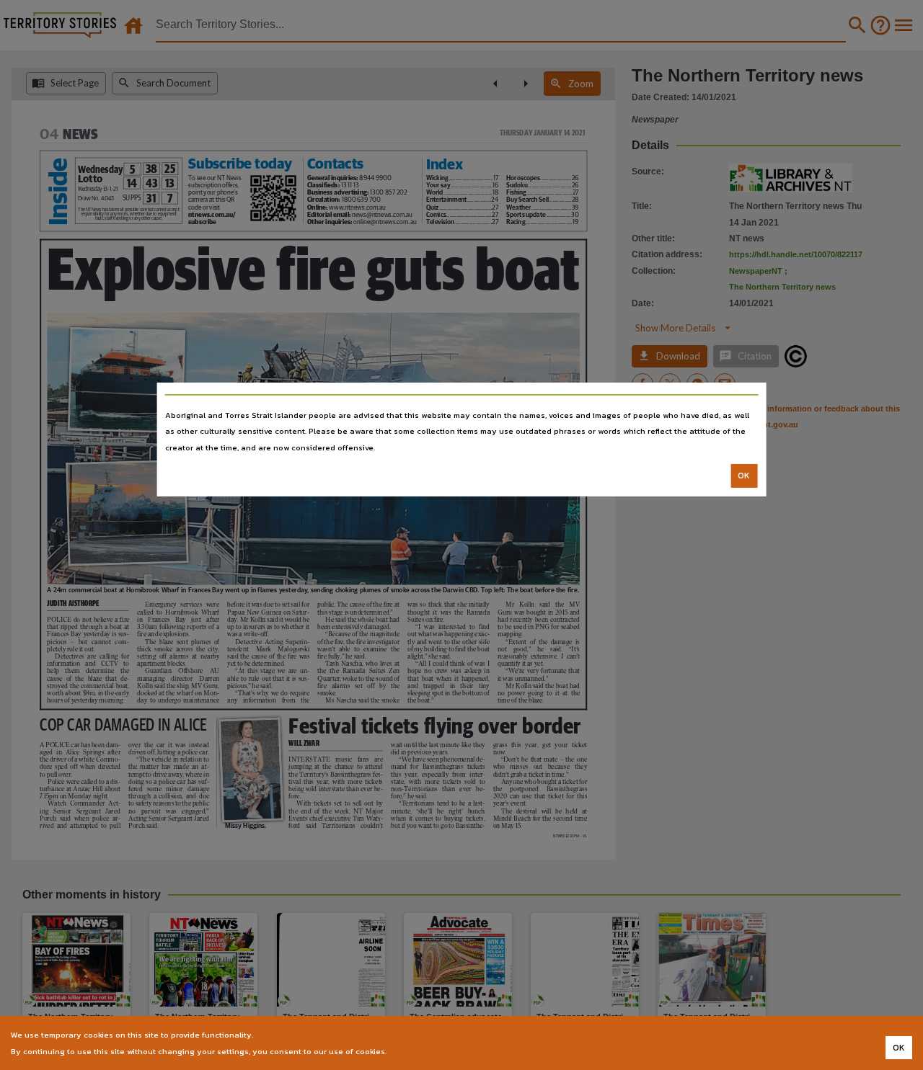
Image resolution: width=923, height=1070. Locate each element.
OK (744, 475)
